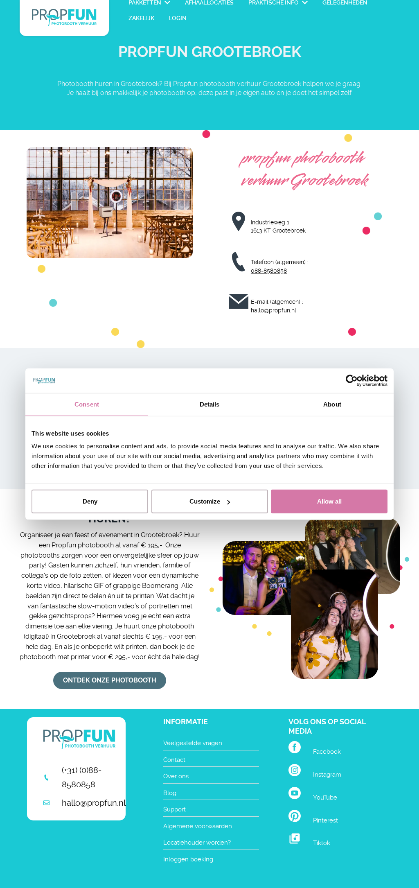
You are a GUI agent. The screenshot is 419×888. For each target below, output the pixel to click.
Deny (90, 501)
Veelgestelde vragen (192, 743)
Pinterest (325, 820)
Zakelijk (141, 18)
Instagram (327, 774)
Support (174, 809)
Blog (169, 793)
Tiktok (321, 843)
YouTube (325, 797)
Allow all (329, 501)
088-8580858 (269, 270)
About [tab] (332, 403)
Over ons (176, 776)
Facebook (327, 751)
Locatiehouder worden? (197, 842)
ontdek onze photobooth (109, 680)
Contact (174, 760)
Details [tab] (210, 403)
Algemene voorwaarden (197, 826)
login (178, 18)
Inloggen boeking (188, 859)
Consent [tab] (86, 403)
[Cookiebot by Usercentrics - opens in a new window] (351, 380)
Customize (204, 501)
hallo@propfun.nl (274, 310)
